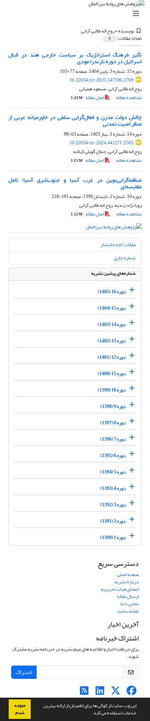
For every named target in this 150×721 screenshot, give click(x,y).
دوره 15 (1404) (112, 308)
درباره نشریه (126, 581)
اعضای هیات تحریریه (120, 589)
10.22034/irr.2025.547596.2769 (101, 80)
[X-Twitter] (115, 692)
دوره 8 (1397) (113, 422)
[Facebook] (131, 692)
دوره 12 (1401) (112, 357)
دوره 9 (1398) (113, 406)
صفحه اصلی (128, 574)
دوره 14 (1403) (112, 324)
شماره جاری (125, 258)
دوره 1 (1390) (113, 537)
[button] (90, 714)
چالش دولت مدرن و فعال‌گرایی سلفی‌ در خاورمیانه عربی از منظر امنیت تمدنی (75, 120)
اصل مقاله (88, 97)
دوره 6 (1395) (113, 455)
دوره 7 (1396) (113, 439)
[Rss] (84, 692)
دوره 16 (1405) (112, 291)
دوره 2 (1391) (113, 521)
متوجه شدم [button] (19, 709)
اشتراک (24, 672)
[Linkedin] (99, 692)
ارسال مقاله (128, 596)
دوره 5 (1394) (113, 472)
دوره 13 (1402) (112, 341)
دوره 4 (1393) (113, 488)
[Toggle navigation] (77, 14)
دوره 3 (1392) (113, 504)
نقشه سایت (128, 611)
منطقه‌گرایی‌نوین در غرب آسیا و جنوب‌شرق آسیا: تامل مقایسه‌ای (75, 183)
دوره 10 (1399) (112, 390)
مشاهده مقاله (129, 97)
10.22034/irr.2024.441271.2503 (101, 142)
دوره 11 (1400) (112, 373)
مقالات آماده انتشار (118, 244)
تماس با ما (129, 603)
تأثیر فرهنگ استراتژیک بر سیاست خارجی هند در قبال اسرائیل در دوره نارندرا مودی (75, 58)
